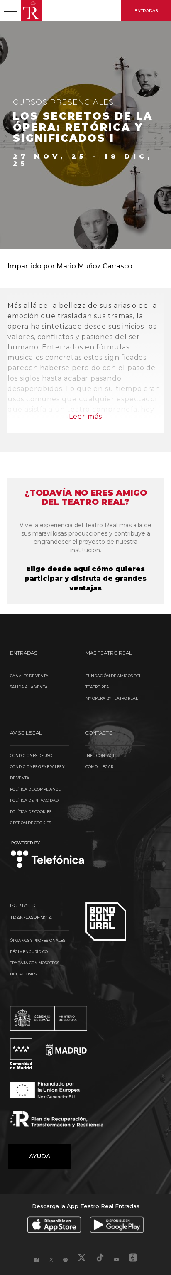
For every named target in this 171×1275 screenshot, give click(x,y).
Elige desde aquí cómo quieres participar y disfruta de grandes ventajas (85, 578)
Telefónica (47, 855)
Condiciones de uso (31, 755)
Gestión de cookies (30, 823)
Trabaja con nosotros (34, 963)
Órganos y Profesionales (37, 940)
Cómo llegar (99, 766)
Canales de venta (29, 675)
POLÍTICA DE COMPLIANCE (35, 789)
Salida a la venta (29, 687)
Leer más (85, 416)
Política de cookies (30, 811)
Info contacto (101, 755)
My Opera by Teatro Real (112, 698)
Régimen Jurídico (29, 951)
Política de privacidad (34, 800)
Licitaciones (23, 974)
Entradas (146, 10)
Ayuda (39, 1156)
